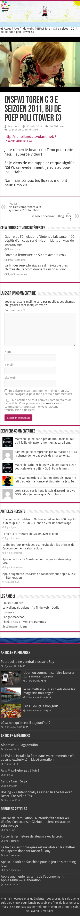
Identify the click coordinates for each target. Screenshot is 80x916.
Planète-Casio (11, 621)
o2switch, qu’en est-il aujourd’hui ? (25, 723)
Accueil (8, 28)
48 (45, 681)
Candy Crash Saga (14, 781)
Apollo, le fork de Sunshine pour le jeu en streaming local (38, 864)
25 (27, 727)
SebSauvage (10, 626)
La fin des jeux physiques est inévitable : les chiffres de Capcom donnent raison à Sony (36, 267)
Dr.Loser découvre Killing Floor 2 (51, 216)
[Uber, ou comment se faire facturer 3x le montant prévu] (11, 678)
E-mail (9, 364)
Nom (8, 351)
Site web (10, 377)
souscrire (49, 403)
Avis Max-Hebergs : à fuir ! (20, 770)
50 (24, 666)
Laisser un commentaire (23, 129)
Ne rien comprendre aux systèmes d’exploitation (25, 207)
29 (49, 697)
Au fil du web (24, 28)
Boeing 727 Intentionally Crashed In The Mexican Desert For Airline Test (36, 794)
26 (49, 710)
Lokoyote (8, 612)
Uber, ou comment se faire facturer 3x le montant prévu (48, 674)
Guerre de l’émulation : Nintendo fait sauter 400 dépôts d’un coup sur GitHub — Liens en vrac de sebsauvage (39, 240)
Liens (23, 626)
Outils (55, 607)
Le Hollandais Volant (15, 607)
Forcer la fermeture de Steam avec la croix (35, 255)
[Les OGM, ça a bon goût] (11, 711)
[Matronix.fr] (40, 11)
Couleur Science (12, 603)
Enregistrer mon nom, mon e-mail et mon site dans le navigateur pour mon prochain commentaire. (39, 392)
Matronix (13, 126)
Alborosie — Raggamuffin (19, 745)
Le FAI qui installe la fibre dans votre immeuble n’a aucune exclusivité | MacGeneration (37, 757)
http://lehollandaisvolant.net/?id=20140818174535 (30, 138)
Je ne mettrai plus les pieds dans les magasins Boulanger (49, 691)
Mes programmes (34, 621)
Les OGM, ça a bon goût (40, 706)
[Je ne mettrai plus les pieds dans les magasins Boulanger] (11, 694)
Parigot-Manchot (13, 617)
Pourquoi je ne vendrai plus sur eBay (27, 662)
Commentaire (15, 310)
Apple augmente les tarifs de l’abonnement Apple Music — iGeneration (32, 878)
